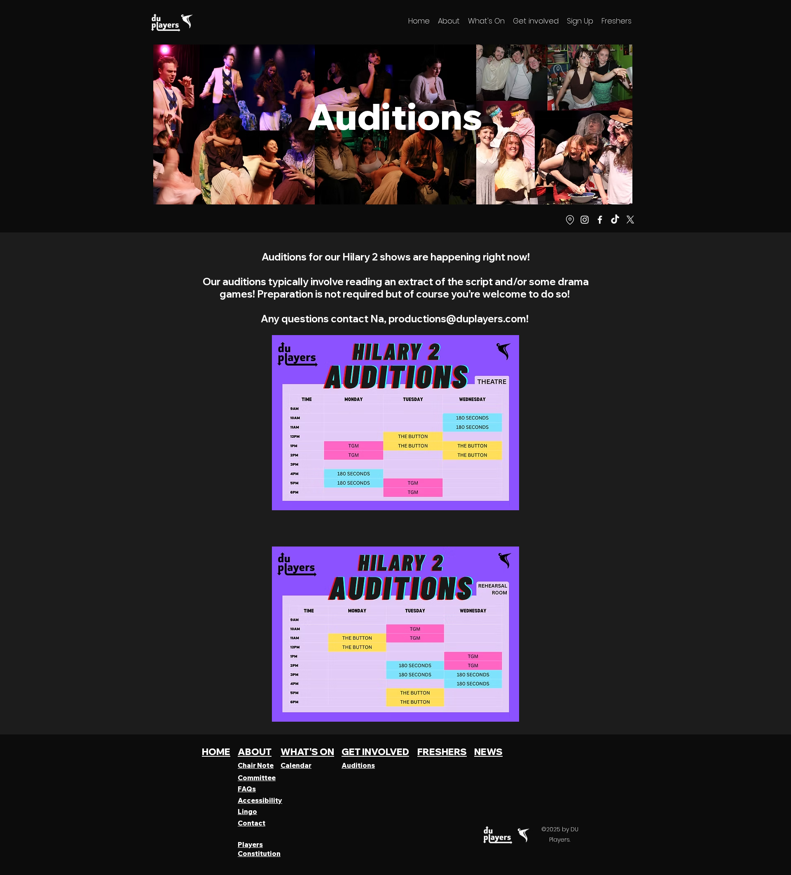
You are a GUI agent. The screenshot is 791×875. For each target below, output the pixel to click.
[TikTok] (615, 219)
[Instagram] (584, 219)
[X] (630, 219)
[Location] (570, 220)
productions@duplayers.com (457, 318)
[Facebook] (599, 219)
